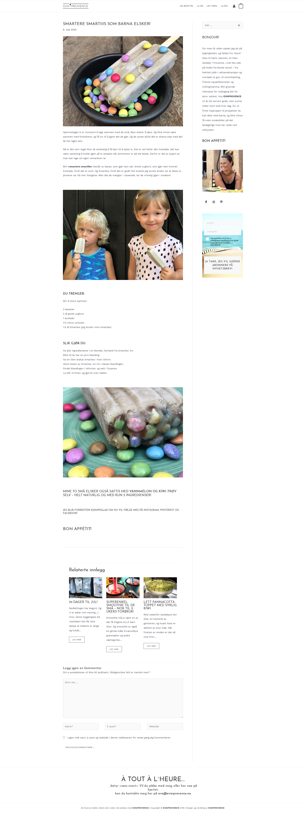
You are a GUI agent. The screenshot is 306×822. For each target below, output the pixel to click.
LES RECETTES (186, 6)
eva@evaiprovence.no (174, 793)
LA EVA (224, 6)
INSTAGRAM (151, 510)
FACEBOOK (70, 513)
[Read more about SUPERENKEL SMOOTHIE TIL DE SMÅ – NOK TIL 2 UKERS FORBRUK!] (123, 587)
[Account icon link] (234, 6)
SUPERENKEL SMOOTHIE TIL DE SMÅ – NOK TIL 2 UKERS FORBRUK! (120, 607)
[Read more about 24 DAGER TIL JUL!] (85, 587)
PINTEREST (167, 510)
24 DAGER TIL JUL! (83, 602)
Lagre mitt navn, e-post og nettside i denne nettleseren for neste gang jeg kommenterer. (119, 737)
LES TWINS (212, 6)
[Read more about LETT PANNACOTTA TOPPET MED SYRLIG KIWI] (160, 587)
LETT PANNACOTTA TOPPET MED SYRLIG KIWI (160, 605)
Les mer (76, 640)
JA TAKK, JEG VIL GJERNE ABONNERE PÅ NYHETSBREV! (222, 265)
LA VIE (200, 6)
